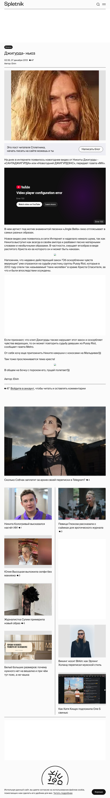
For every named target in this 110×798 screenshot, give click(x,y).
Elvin (16, 379)
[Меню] (104, 4)
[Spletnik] (14, 4)
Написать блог (91, 149)
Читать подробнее (62, 793)
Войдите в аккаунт (22, 388)
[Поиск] (98, 4)
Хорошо (99, 792)
